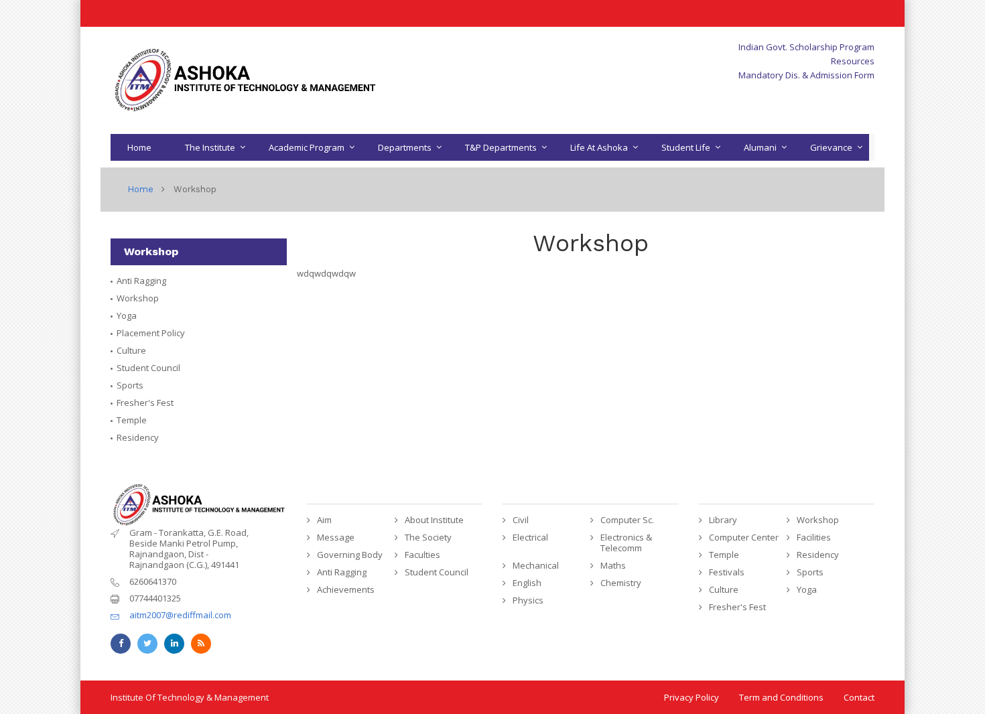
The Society (428, 537)
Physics (528, 600)
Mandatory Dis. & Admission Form (806, 75)
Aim (324, 519)
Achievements (346, 589)
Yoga (127, 315)
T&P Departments (501, 147)
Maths (613, 565)
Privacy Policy (691, 697)
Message (335, 537)
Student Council (148, 367)
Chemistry (620, 582)
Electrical (530, 537)
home (140, 189)
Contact (859, 697)
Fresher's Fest (145, 402)
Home (139, 147)
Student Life (685, 147)
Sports (130, 385)
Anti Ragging (141, 280)
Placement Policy (151, 333)
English (527, 582)
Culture (131, 350)
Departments (405, 147)
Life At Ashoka (599, 147)
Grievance (831, 147)
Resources (852, 61)
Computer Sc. (627, 519)
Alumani (760, 147)
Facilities (814, 537)
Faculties (422, 554)
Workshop (138, 298)
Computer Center (744, 537)
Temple (132, 420)
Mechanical (536, 565)
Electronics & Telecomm (626, 542)
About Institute (434, 519)
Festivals (726, 572)
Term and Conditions (781, 697)
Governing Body (350, 554)
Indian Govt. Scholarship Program (806, 47)
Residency (138, 437)
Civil (521, 519)
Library (723, 519)
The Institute (210, 147)
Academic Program (306, 147)
